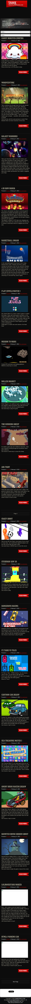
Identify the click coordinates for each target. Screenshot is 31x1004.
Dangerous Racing (9, 606)
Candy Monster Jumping (12, 38)
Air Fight (5, 467)
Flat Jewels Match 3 (10, 291)
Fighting (9, 564)
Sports (8, 243)
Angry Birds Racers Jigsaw (13, 787)
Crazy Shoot (7, 519)
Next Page (15, 981)
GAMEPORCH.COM (20, 998)
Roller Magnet (8, 381)
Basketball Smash (10, 240)
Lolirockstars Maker (11, 885)
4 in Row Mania (8, 188)
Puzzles (9, 40)
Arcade (8, 384)
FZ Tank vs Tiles (9, 650)
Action (8, 138)
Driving (8, 608)
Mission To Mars (8, 342)
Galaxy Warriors (9, 136)
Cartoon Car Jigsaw (10, 695)
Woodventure (7, 83)
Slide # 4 (4, 21)
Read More (10, 25)
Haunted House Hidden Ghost (14, 834)
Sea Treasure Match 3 (11, 741)
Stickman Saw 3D (9, 562)
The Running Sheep (10, 424)
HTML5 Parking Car (10, 937)
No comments (23, 40)
